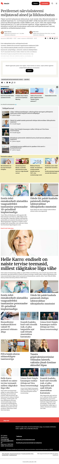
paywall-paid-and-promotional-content (12, 79)
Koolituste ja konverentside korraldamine (29, 443)
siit (15, 104)
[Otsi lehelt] (52, 3)
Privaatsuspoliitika (26, 453)
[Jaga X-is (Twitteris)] (48, 38)
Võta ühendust (5, 453)
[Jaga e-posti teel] (52, 38)
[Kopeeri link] (55, 38)
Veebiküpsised (13, 455)
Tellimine (19, 436)
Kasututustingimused (15, 453)
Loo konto (45, 3)
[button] (2, 87)
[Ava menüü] (56, 3)
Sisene (35, 3)
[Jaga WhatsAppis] (57, 38)
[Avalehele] (16, 3)
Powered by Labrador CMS (29, 461)
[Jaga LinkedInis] (50, 38)
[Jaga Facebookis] (45, 38)
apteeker (26, 79)
